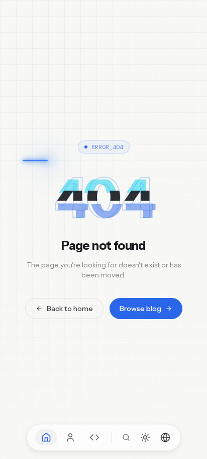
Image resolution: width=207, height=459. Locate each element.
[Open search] (126, 437)
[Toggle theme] (145, 437)
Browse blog (140, 308)
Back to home (70, 308)
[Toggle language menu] (165, 437)
